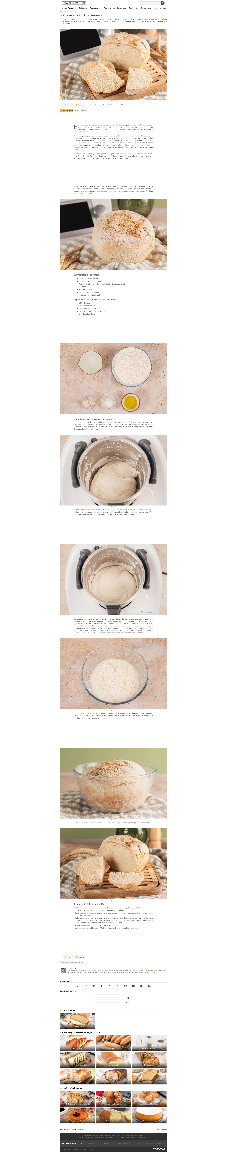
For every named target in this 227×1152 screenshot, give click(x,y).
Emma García (72, 968)
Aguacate (134, 1137)
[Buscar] (163, 3)
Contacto (150, 1143)
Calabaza (122, 1137)
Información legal (109, 1143)
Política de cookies (139, 1143)
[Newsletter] (149, 986)
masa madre (124, 154)
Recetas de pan (68, 110)
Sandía (136, 1135)
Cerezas (141, 1135)
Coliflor (128, 1137)
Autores (99, 1143)
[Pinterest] (117, 986)
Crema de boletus (161, 1129)
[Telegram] (93, 986)
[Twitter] (109, 986)
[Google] (77, 986)
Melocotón (107, 1135)
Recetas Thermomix (80, 110)
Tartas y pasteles (89, 1137)
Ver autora (154, 972)
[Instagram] (125, 986)
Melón (123, 1135)
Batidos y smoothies (97, 1135)
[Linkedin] (133, 986)
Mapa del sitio (160, 1143)
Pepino (118, 1135)
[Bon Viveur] (74, 3)
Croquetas (104, 1137)
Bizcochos (97, 1137)
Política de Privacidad (124, 1143)
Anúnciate (91, 1143)
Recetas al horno (77, 962)
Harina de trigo (65, 962)
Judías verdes (129, 1135)
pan (80, 125)
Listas (145, 1137)
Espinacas (140, 1137)
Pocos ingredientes (113, 1137)
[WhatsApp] (85, 986)
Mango (113, 1135)
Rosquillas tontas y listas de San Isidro (71, 1129)
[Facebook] (101, 986)
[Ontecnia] (159, 1149)
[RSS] (141, 986)
